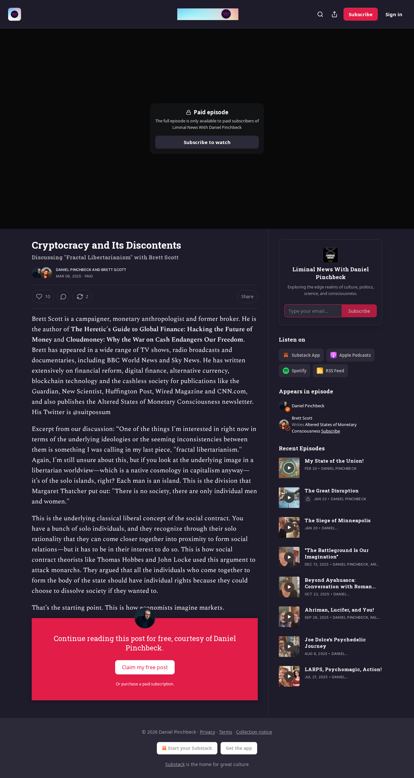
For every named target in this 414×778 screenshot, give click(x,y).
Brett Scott (113, 269)
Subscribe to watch (207, 142)
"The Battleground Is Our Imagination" (337, 553)
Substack (175, 764)
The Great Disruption (332, 490)
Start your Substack (190, 748)
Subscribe (361, 14)
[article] (330, 468)
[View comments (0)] (63, 296)
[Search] (320, 14)
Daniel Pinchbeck (73, 269)
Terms (225, 732)
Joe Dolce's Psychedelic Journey (335, 642)
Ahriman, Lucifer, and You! (339, 609)
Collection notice (254, 732)
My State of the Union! (334, 460)
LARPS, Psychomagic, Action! (343, 669)
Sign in (394, 14)
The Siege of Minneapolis (338, 520)
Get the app (239, 748)
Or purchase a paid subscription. (145, 684)
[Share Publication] (334, 14)
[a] (289, 468)
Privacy (207, 732)
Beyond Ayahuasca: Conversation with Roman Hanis (338, 583)
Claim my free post (145, 667)
